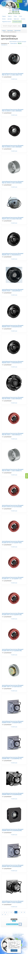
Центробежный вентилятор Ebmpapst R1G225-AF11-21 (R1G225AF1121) (12, 577)
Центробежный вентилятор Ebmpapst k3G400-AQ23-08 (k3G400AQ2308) (12, 865)
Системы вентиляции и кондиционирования (18, 934)
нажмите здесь (10, 948)
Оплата (4, 19)
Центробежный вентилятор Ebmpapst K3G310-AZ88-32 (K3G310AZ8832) (12, 901)
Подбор (26, 476)
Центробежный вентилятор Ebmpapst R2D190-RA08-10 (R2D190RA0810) (12, 397)
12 (21, 912)
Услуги (20, 16)
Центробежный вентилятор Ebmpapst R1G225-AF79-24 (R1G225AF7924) (12, 541)
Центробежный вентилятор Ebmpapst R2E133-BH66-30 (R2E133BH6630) (12, 110)
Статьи (15, 16)
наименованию (13, 43)
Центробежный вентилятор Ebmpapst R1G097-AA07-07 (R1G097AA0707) (12, 685)
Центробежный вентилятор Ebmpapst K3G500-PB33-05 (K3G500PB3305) (12, 793)
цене (20, 43)
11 (18, 912)
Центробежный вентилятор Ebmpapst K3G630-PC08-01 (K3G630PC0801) (12, 721)
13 (24, 912)
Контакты (23, 19)
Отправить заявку (17, 21)
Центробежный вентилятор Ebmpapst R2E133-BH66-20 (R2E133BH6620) (12, 146)
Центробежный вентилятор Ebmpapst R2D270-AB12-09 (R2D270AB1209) (12, 218)
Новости (10, 16)
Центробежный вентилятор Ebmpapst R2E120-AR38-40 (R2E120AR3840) (12, 182)
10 (15, 912)
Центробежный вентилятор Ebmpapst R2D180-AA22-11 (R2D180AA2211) (12, 433)
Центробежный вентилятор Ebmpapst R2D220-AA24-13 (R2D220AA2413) (12, 362)
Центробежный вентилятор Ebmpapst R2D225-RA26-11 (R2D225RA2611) (12, 290)
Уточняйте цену (14, 79)
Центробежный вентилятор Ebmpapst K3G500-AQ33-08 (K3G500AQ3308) (12, 829)
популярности (4, 44)
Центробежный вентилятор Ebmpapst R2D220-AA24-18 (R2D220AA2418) (12, 326)
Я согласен (14, 950)
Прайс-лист (16, 19)
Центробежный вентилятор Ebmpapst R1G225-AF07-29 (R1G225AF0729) (12, 613)
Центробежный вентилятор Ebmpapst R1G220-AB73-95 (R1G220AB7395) (12, 649)
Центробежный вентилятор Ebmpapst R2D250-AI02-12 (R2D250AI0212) (12, 254)
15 (5, 914)
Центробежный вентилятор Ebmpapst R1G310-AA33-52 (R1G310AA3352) (12, 505)
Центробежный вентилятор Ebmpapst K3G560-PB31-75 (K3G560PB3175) (12, 757)
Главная (4, 16)
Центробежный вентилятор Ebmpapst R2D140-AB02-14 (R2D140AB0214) (12, 469)
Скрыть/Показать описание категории (17, 41)
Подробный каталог (6, 21)
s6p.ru (14, 921)
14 (2, 914)
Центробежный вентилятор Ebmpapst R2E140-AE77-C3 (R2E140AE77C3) (12, 74)
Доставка (10, 19)
